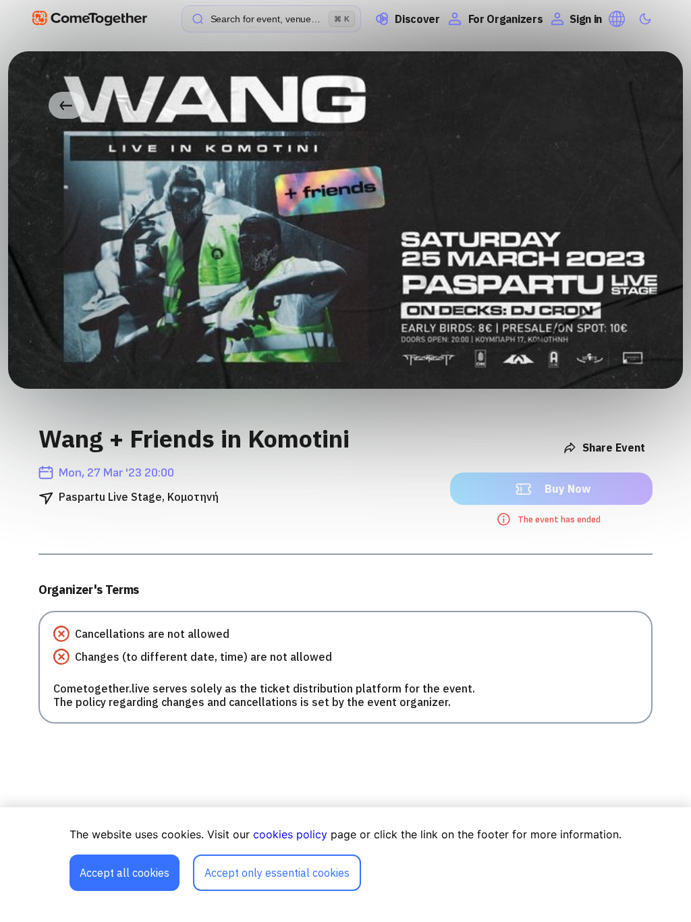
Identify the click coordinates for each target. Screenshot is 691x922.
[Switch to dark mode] (645, 18)
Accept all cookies (124, 872)
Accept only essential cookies (277, 872)
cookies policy (290, 834)
